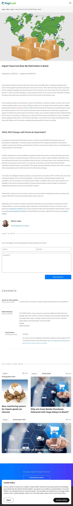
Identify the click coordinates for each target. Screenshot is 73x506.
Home (3, 9)
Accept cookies (61, 500)
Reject (8, 500)
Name (5, 249)
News (12, 9)
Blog (8, 9)
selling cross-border (15, 209)
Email (40, 249)
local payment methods (18, 211)
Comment (6, 255)
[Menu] (70, 3)
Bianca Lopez (16, 221)
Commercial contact (36, 477)
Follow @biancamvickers (20, 226)
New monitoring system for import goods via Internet (14, 409)
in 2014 (30, 108)
